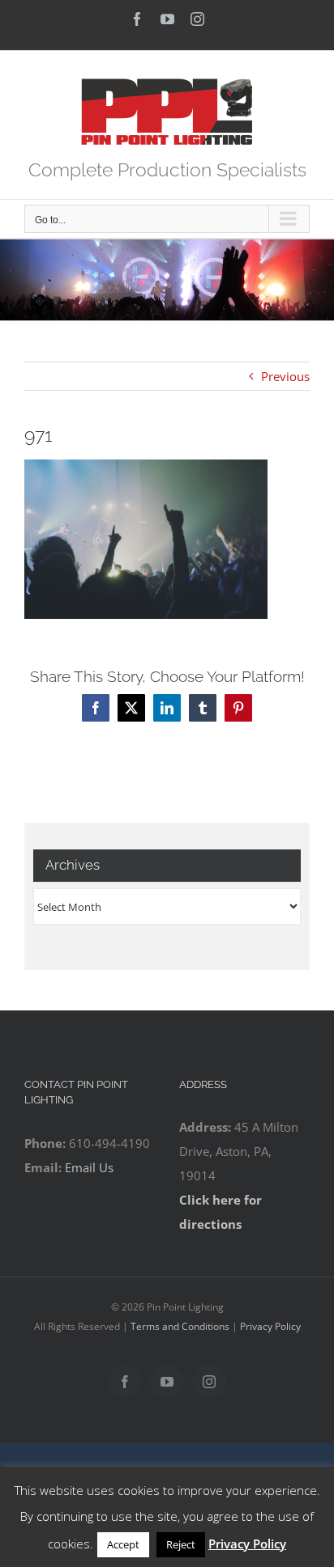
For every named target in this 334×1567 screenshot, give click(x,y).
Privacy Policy (270, 1326)
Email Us (89, 1167)
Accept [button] (123, 1544)
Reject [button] (180, 1544)
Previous (285, 376)
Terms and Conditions (180, 1326)
